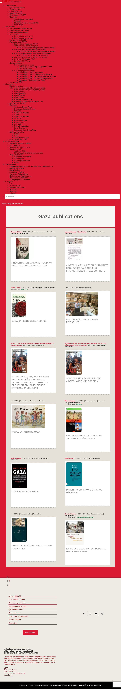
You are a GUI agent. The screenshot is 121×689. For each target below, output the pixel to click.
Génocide (24, 289)
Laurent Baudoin (70, 232)
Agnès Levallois (16, 458)
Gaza (48, 232)
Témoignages (23, 233)
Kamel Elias (48, 343)
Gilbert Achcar (15, 287)
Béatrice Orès (15, 343)
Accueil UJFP (5, 204)
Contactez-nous (14, 613)
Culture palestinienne (39, 232)
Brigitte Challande (27, 343)
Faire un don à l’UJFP (17, 599)
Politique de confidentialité (18, 616)
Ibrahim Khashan (70, 514)
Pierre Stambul (39, 343)
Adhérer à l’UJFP (15, 596)
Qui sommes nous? (16, 609)
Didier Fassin (69, 458)
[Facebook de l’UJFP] (84, 614)
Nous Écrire (8, 675)
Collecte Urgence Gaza (17, 603)
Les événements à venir (17, 606)
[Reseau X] (90, 614)
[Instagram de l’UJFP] (102, 614)
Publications (41, 401)
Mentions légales (15, 619)
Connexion (13, 623)
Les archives (30, 632)
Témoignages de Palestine (84, 517)
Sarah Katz (82, 232)
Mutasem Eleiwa (16, 232)
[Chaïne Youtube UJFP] (96, 614)
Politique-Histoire (49, 287)
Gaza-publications (36, 287)
